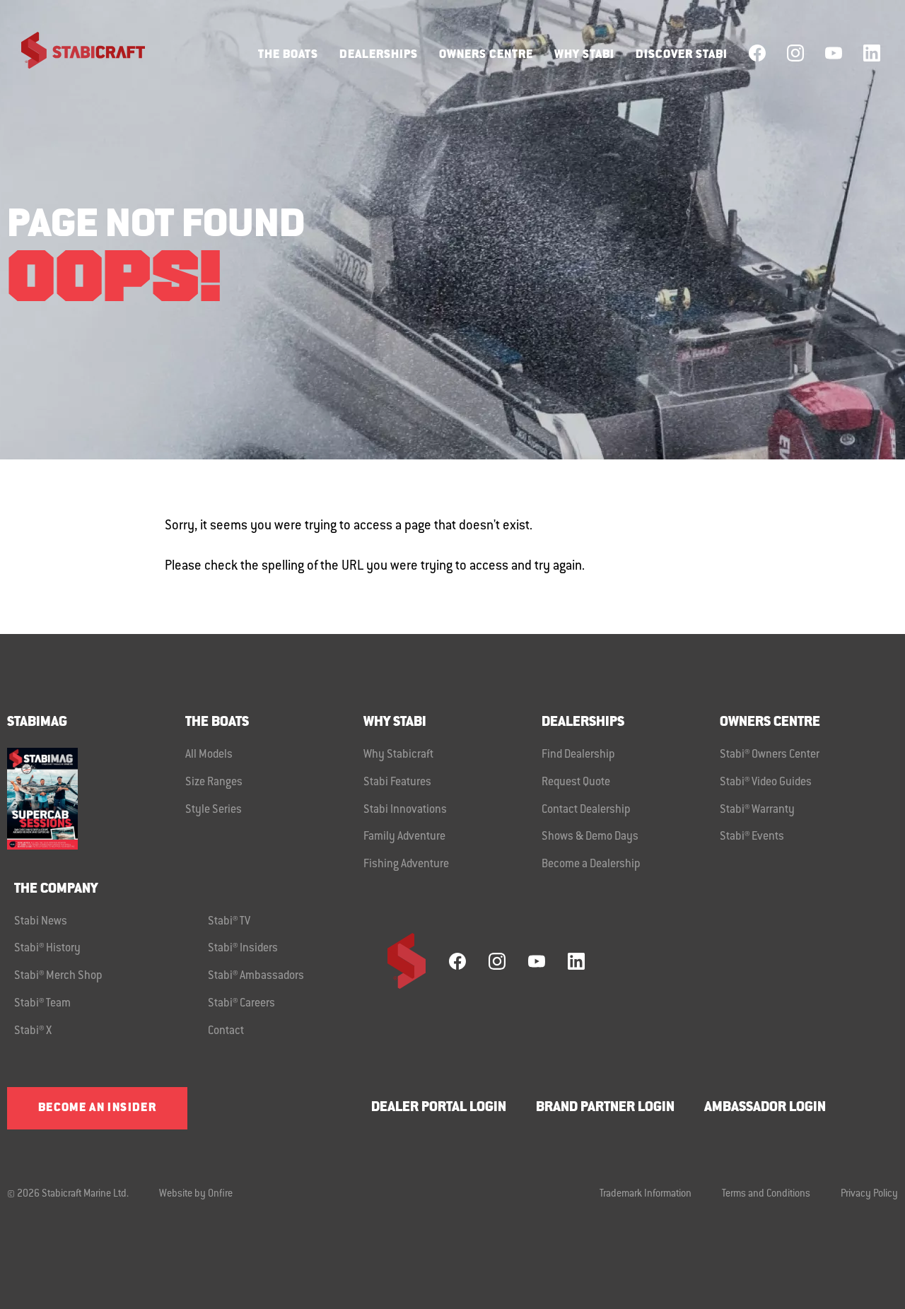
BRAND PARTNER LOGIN (605, 1107)
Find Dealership (578, 755)
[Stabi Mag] (96, 798)
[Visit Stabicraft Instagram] (795, 53)
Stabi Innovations (405, 810)
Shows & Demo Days (590, 836)
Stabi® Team (42, 1003)
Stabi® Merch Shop (58, 976)
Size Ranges (214, 782)
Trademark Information (645, 1194)
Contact (226, 1031)
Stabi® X (33, 1031)
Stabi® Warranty (757, 810)
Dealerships (378, 55)
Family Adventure (404, 836)
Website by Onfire (196, 1194)
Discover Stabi (682, 55)
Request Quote (576, 782)
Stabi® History (47, 948)
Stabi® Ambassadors (256, 976)
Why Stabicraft (398, 755)
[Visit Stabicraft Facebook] (757, 53)
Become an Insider (97, 1108)
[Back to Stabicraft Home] (74, 53)
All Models (209, 755)
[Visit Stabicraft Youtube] (833, 53)
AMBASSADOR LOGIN (765, 1107)
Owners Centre (486, 55)
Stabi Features (397, 782)
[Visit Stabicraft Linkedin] (871, 53)
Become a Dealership (591, 864)
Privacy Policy (869, 1194)
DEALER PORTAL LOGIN (438, 1107)
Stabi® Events (752, 836)
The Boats (288, 55)
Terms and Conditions (766, 1194)
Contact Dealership (586, 810)
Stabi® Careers (241, 1003)
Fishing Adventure (406, 864)
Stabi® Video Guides (766, 782)
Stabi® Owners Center (769, 755)
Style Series (213, 810)
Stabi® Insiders (243, 948)
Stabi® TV (229, 921)
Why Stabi (584, 55)
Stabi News (40, 921)
